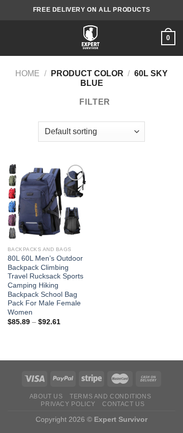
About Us (46, 396)
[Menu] (14, 37)
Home (27, 73)
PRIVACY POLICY (68, 404)
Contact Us (123, 404)
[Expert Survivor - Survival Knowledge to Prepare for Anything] (90, 38)
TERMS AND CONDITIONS (110, 396)
